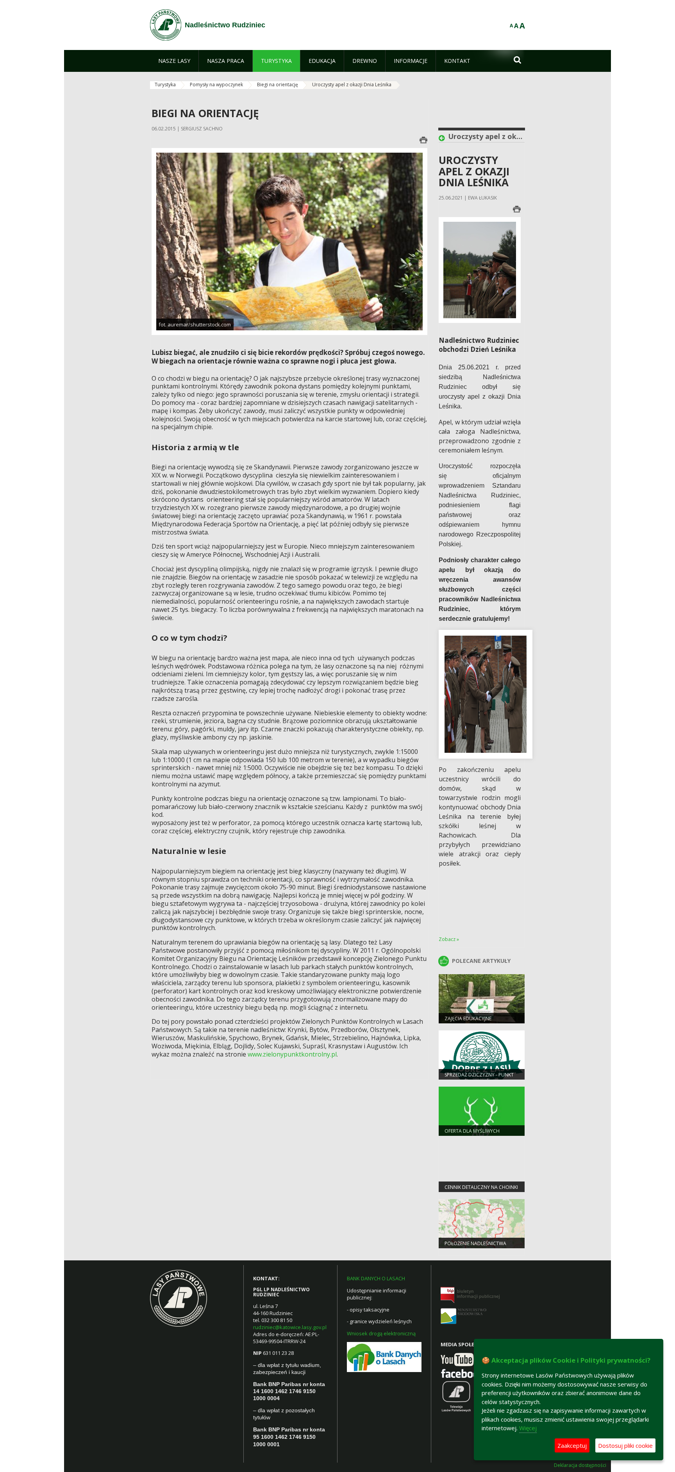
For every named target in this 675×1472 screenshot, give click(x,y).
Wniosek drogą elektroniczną (381, 1333)
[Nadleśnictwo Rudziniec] (165, 25)
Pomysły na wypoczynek (216, 84)
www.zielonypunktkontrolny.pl (292, 1054)
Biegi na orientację (277, 84)
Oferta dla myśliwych (472, 1131)
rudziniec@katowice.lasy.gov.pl (290, 1327)
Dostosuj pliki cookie (625, 1445)
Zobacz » (449, 939)
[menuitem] (174, 61)
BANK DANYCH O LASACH (376, 1278)
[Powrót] (443, 138)
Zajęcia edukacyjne (468, 1018)
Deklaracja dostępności (580, 1465)
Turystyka (165, 84)
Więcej (528, 1428)
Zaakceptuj (572, 1445)
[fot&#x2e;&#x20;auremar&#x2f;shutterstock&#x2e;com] (289, 241)
